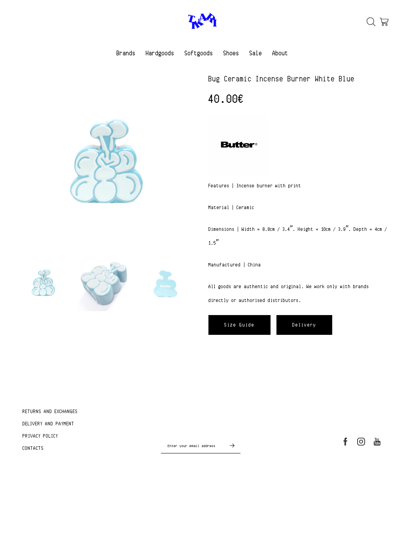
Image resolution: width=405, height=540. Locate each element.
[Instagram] (361, 442)
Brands (126, 53)
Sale (256, 53)
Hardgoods (160, 53)
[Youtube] (377, 442)
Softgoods (199, 53)
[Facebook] (345, 442)
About (280, 53)
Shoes (231, 53)
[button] (239, 325)
